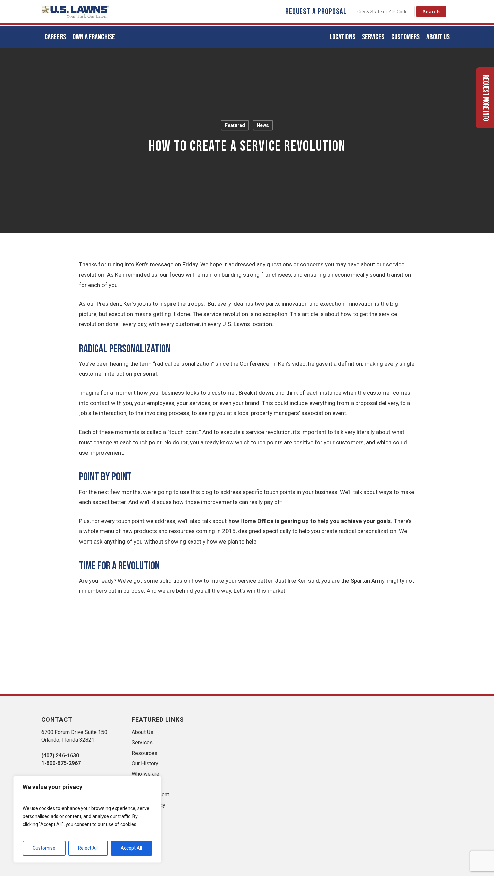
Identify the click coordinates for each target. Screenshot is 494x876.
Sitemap (141, 784)
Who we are (145, 774)
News (263, 125)
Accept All (131, 848)
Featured (235, 125)
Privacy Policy (148, 805)
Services (142, 742)
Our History (145, 763)
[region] (87, 819)
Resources (144, 753)
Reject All (88, 848)
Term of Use (146, 815)
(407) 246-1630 (60, 755)
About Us (142, 732)
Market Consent (150, 794)
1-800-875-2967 (61, 763)
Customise (44, 848)
